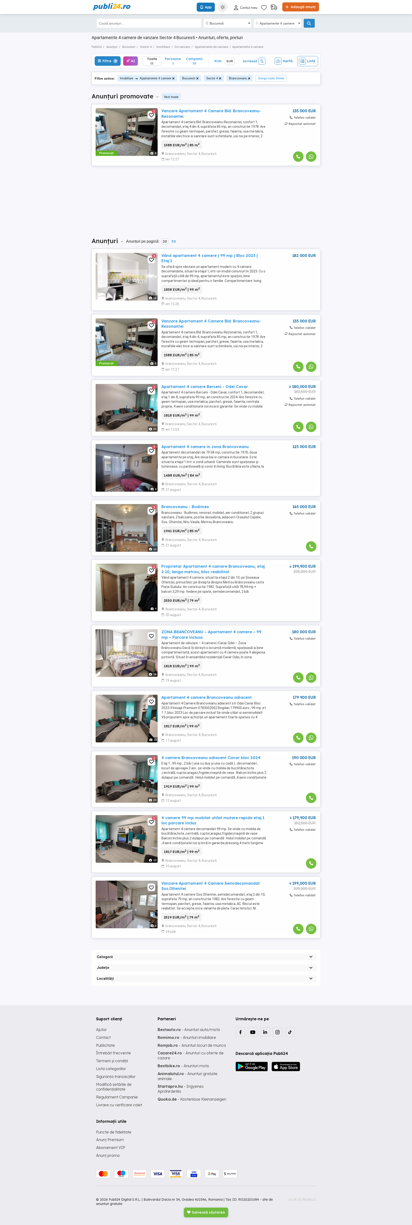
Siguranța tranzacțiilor (116, 1076)
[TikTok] (289, 1031)
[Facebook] (240, 1031)
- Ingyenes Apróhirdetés (181, 1089)
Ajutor (101, 1029)
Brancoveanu (238, 78)
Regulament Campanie (117, 1097)
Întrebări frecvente (113, 1053)
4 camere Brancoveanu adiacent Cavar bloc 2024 (210, 757)
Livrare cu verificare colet (119, 1104)
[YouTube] (252, 1031)
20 (165, 241)
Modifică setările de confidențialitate (114, 1087)
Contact (103, 1037)
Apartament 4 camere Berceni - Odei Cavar (204, 386)
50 (173, 241)
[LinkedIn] (265, 1031)
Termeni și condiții (112, 1060)
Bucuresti (188, 78)
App (208, 7)
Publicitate (105, 1045)
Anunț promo (108, 1155)
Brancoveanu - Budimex (185, 506)
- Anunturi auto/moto (189, 1029)
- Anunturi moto (183, 1065)
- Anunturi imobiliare (187, 1037)
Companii (194, 61)
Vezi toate (171, 97)
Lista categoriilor (111, 1068)
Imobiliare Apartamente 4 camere (145, 78)
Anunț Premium (110, 1139)
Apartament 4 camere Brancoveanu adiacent (206, 697)
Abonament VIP (110, 1147)
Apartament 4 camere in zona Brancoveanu (205, 446)
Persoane (173, 61)
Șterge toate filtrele (271, 78)
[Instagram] (277, 1031)
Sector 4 (212, 78)
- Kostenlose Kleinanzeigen (192, 1099)
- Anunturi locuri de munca (192, 1045)
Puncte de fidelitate (113, 1132)
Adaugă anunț (302, 7)
